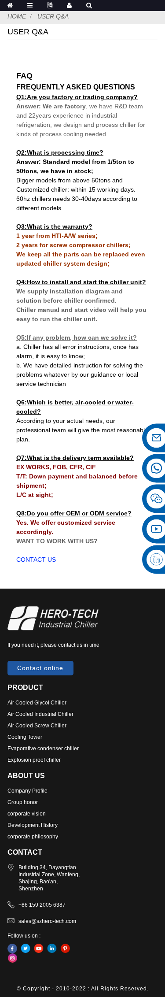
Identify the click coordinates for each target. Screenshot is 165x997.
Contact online (40, 667)
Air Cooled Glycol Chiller (36, 703)
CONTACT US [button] (36, 559)
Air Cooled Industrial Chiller (40, 714)
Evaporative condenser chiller (43, 748)
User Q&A (53, 16)
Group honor (22, 802)
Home (16, 16)
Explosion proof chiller (34, 760)
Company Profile (27, 791)
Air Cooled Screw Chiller (36, 726)
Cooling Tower (24, 737)
